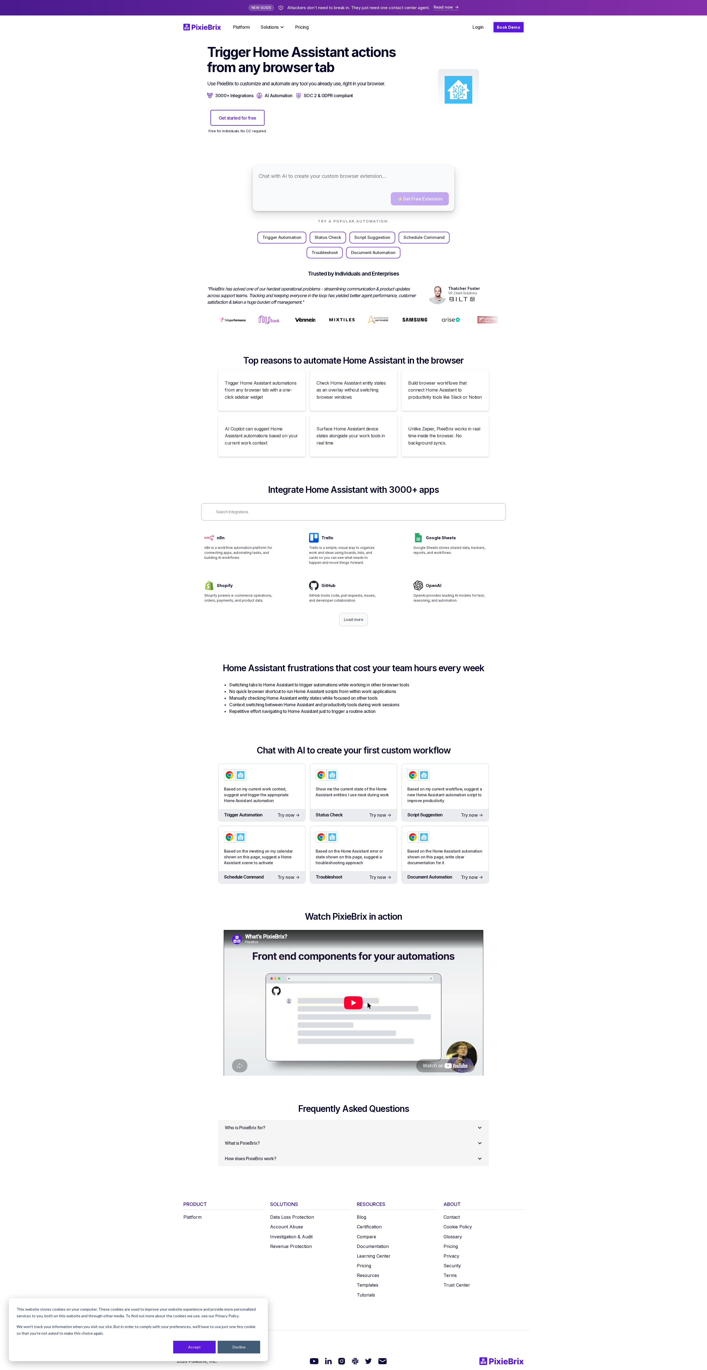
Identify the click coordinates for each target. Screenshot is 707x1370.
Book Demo (508, 27)
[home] (205, 27)
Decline (239, 1347)
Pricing (302, 27)
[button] (272, 27)
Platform (241, 27)
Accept (194, 1347)
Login (478, 27)
